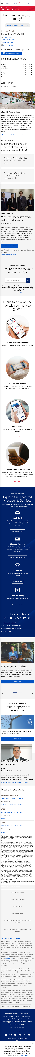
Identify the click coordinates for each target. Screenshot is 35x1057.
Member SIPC (9, 958)
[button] (2, 3)
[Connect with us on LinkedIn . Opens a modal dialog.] (15, 1035)
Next (32, 693)
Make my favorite (8, 45)
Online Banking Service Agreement (10, 938)
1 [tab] (15, 693)
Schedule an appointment (10, 53)
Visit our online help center (8, 254)
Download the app (17, 605)
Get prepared (17, 582)
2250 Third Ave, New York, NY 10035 (11, 826)
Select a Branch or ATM (8, 9)
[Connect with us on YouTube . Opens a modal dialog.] (29, 1035)
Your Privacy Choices (17, 1021)
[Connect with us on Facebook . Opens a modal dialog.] (6, 1035)
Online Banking (7, 631)
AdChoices (4, 1021)
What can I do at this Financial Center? (12, 135)
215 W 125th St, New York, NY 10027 (12, 798)
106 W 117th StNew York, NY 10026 (9, 38)
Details (20, 804)
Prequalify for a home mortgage (12, 625)
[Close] (33, 1044)
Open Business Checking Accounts (12, 628)
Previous (2, 693)
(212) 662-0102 (8, 42)
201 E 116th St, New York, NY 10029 (12, 812)
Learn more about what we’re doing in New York (14, 782)
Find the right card (17, 531)
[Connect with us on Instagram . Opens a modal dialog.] (11, 1035)
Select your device (12, 280)
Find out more (11, 682)
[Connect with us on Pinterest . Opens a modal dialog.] (20, 1035)
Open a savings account (9, 623)
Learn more (17, 350)
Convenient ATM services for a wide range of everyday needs (17, 173)
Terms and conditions (18, 293)
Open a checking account (18, 557)
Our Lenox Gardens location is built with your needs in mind (17, 158)
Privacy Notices (23, 1055)
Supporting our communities (15, 25)
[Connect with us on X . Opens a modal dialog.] (24, 1035)
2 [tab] (20, 693)
